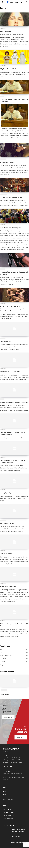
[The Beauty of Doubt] (14, 150)
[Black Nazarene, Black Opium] (14, 216)
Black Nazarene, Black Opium (10, 228)
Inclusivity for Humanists (18, 842)
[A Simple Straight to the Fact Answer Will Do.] (14, 612)
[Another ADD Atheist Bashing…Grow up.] (14, 390)
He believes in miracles (8, 586)
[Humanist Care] (6, 836)
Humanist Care (15, 836)
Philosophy (3, 194)
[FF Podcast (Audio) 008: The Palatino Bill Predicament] (14, 87)
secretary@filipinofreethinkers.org (12, 773)
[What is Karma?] (14, 681)
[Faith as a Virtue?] (14, 329)
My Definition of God (7, 523)
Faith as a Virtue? (6, 341)
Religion (2, 28)
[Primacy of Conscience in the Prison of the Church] (14, 260)
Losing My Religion (6, 493)
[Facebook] (4, 767)
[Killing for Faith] (14, 19)
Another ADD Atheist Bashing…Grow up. (14, 402)
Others (2, 620)
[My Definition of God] (14, 511)
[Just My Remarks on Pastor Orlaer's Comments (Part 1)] (14, 448)
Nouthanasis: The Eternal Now (10, 372)
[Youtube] (11, 767)
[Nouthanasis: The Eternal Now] (14, 360)
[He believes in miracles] (14, 574)
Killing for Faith (5, 31)
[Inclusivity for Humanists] (6, 842)
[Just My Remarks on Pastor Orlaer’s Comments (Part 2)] (14, 421)
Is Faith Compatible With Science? (12, 197)
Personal (2, 65)
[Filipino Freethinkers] (14, 2)
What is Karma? (6, 694)
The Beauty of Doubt (7, 162)
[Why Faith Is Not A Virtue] (14, 57)
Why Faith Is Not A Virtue (8, 69)
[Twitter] (7, 767)
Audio (1, 96)
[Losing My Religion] (14, 481)
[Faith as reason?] (14, 542)
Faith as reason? (6, 554)
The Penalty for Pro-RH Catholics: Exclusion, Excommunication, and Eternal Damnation (12, 309)
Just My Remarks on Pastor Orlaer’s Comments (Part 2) (12, 434)
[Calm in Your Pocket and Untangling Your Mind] (6, 831)
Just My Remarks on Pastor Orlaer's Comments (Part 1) (12, 461)
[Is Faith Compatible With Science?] (14, 185)
